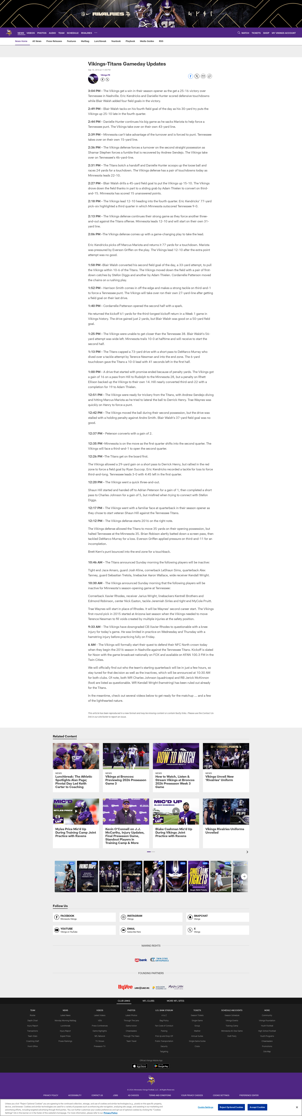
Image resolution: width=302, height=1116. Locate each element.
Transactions (32, 1031)
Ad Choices (133, 1095)
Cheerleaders (131, 1031)
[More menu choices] (96, 32)
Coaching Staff (32, 1041)
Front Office (33, 1046)
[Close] (297, 1107)
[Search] (239, 32)
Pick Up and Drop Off (164, 1036)
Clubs (197, 1046)
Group (197, 1026)
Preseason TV (100, 1046)
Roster (32, 1015)
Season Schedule (232, 1015)
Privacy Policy (50, 1095)
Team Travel (131, 1041)
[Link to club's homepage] (9, 32)
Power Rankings (65, 1041)
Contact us (97, 1095)
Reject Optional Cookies (231, 1107)
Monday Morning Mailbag (65, 1020)
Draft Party (231, 1036)
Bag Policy (164, 1020)
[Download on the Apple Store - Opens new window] (139, 1066)
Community (267, 1015)
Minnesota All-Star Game (232, 1031)
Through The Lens (131, 1020)
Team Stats (32, 1036)
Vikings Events (232, 1020)
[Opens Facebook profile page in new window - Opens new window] (102, 79)
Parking (164, 1031)
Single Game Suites (197, 1041)
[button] (149, 852)
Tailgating (164, 1051)
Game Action (131, 1026)
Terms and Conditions (160, 1095)
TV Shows (99, 1041)
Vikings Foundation (267, 1020)
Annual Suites (197, 1036)
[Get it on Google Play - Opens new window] (161, 1067)
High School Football (267, 1031)
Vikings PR (105, 75)
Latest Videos (99, 1015)
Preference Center (249, 1095)
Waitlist (197, 1031)
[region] (151, 1107)
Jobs (115, 1095)
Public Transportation (164, 1041)
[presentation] (248, 852)
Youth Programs (267, 1036)
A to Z (164, 1015)
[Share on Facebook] (190, 78)
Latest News (65, 1015)
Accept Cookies (257, 1107)
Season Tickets (197, 1015)
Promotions (267, 1046)
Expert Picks (65, 1036)
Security (164, 1046)
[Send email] (203, 78)
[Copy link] (209, 76)
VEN (100, 1020)
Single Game (197, 1020)
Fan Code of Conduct (164, 1026)
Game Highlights (100, 1031)
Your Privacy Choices (192, 1095)
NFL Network (100, 1036)
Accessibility (74, 1095)
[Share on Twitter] (196, 78)
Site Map (267, 1051)
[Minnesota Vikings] (151, 1080)
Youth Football (267, 1026)
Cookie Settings (221, 1095)
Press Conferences (100, 1026)
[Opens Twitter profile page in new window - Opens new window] (107, 79)
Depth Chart (33, 1020)
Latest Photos (131, 1015)
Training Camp (232, 1026)
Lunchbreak (65, 1026)
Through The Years (131, 1036)
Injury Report (32, 1026)
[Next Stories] (244, 876)
